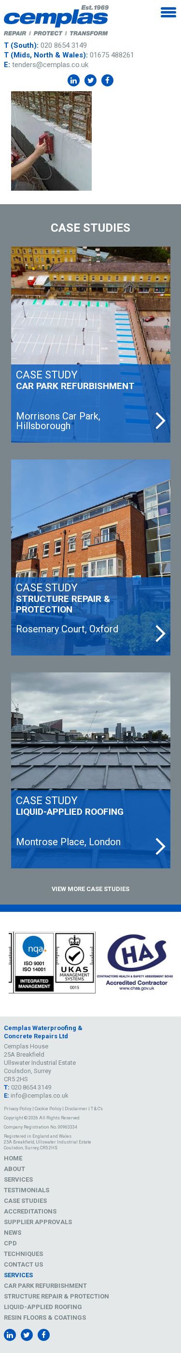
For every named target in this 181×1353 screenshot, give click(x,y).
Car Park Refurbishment (45, 1285)
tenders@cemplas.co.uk (50, 64)
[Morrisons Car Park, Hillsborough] (90, 345)
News (12, 1232)
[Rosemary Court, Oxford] (90, 558)
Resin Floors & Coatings (45, 1317)
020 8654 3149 (64, 45)
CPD (10, 1243)
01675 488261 (112, 55)
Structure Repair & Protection (56, 1296)
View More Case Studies (90, 889)
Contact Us (23, 1264)
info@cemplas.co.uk (40, 1095)
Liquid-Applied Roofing (43, 1307)
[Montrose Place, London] (90, 770)
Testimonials (26, 1190)
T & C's (97, 1108)
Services (18, 1179)
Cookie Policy (48, 1108)
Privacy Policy (17, 1108)
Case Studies (25, 1200)
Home (13, 1158)
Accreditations (30, 1211)
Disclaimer (76, 1108)
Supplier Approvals (38, 1222)
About (14, 1168)
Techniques (23, 1253)
